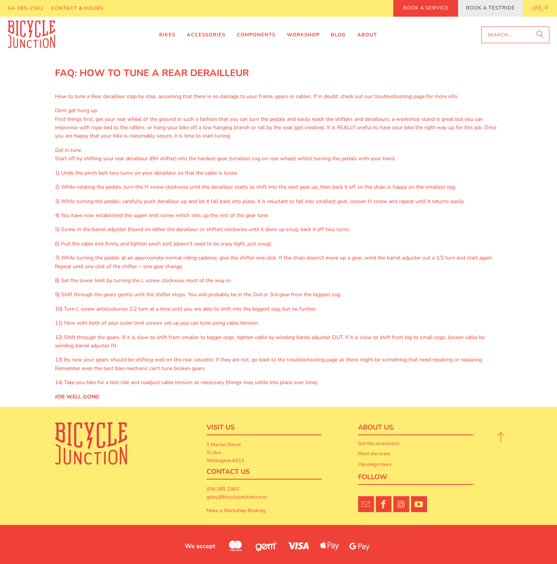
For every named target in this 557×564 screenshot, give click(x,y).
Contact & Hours (77, 8)
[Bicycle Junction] (31, 35)
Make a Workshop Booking (236, 510)
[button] (167, 35)
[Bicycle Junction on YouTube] (419, 504)
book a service (426, 8)
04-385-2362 (26, 8)
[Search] (539, 35)
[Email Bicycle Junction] (366, 504)
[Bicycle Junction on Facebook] (384, 504)
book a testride (490, 8)
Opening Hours (374, 464)
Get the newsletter (379, 443)
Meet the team (374, 453)
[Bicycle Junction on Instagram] (401, 504)
